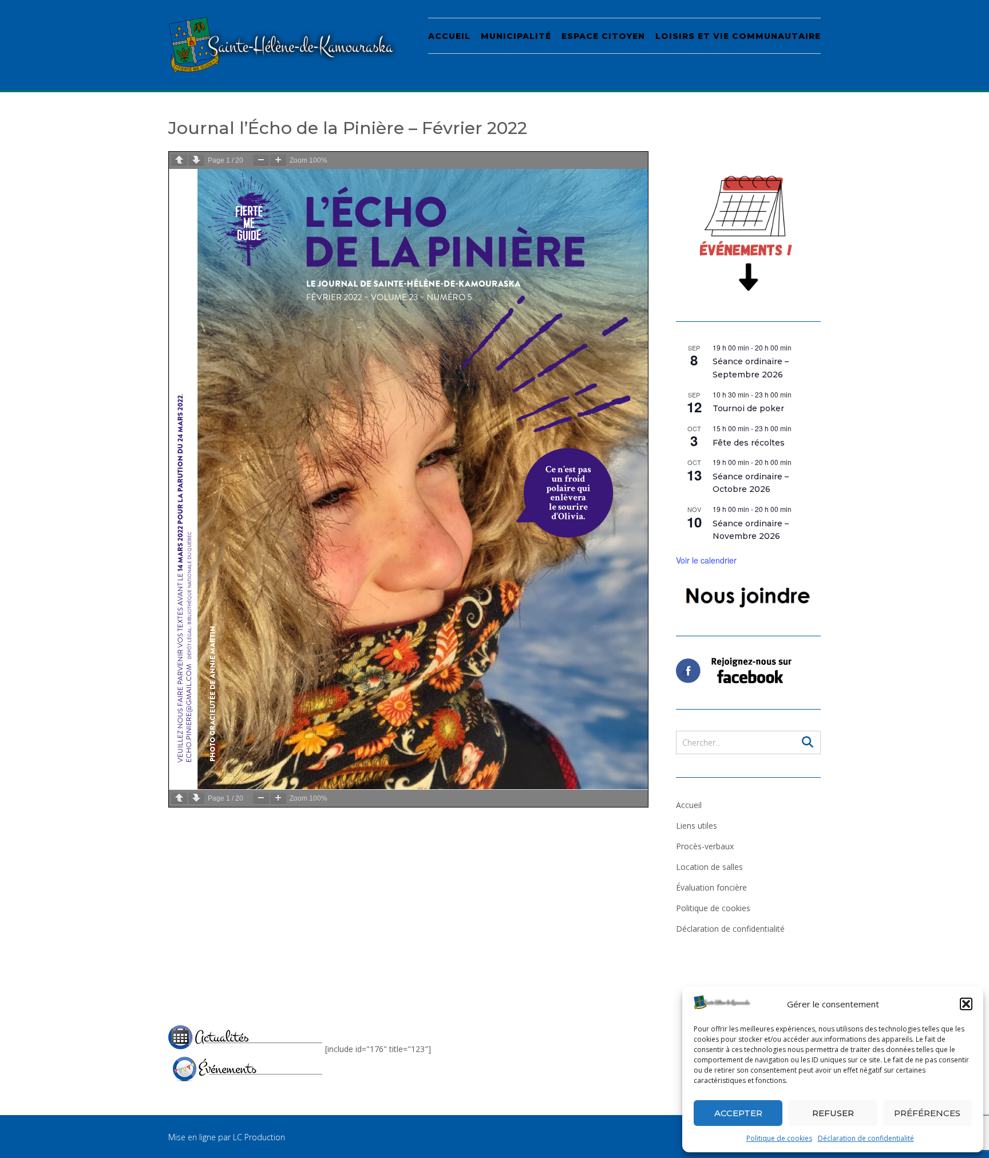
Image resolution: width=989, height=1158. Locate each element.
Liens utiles (696, 825)
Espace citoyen (603, 36)
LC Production (259, 1137)
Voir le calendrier (706, 560)
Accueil (449, 36)
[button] (966, 1004)
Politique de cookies (779, 1138)
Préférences (927, 1113)
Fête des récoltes (749, 443)
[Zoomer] (278, 160)
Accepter (738, 1113)
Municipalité (516, 36)
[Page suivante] (196, 160)
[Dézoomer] (261, 160)
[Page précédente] (179, 160)
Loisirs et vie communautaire (738, 36)
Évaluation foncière (711, 887)
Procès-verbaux (705, 846)
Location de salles (709, 866)
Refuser (833, 1113)
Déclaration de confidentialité (866, 1138)
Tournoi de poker (748, 408)
